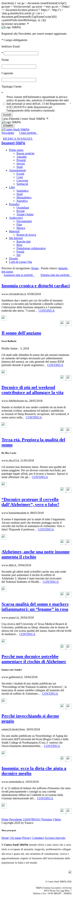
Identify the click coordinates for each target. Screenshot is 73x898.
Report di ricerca (26, 234)
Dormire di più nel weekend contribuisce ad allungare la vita (32, 390)
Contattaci (38, 837)
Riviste (20, 211)
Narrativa (22, 200)
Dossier (13, 258)
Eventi (20, 173)
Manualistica (23, 197)
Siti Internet (16, 238)
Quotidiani (22, 207)
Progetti (21, 160)
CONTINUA (47, 310)
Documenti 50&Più (13, 142)
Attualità (21, 156)
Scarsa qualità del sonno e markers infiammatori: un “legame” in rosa (35, 607)
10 (36, 819)
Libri (12, 187)
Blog (19, 244)
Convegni (22, 180)
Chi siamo (16, 837)
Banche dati (23, 241)
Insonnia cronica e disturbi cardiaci (35, 285)
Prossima (46, 819)
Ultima (57, 819)
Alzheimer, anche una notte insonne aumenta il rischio (35, 554)
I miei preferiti (28, 132)
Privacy (26, 837)
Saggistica (22, 190)
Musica (20, 228)
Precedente (15, 819)
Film (19, 224)
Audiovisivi (16, 217)
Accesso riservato (55, 837)
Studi (19, 167)
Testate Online (25, 214)
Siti (18, 255)
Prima (4, 819)
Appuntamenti (17, 170)
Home (35, 268)
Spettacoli (22, 183)
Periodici (14, 204)
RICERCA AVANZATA (18, 138)
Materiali (14, 231)
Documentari (24, 221)
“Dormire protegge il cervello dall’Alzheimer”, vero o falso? (30, 502)
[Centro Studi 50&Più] (15, 129)
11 (39, 819)
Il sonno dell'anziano (21, 332)
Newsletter (7, 132)
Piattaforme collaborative (31, 248)
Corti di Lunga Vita (20, 261)
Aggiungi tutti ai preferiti (19, 275)
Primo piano (16, 150)
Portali (20, 251)
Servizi (20, 163)
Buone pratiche (25, 153)
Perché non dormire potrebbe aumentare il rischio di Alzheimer (33, 659)
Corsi (19, 177)
